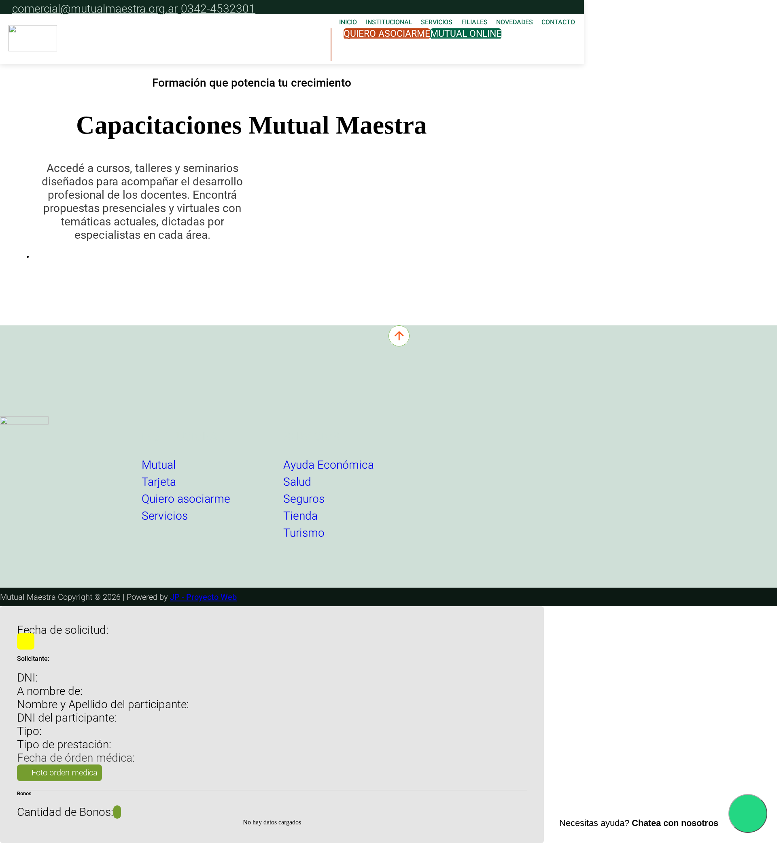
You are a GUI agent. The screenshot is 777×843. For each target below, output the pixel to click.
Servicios (436, 22)
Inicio (348, 22)
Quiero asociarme (387, 33)
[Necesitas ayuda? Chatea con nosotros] (747, 813)
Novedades (514, 22)
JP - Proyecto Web (203, 597)
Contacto (558, 22)
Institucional (389, 22)
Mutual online (465, 33)
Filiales (474, 22)
